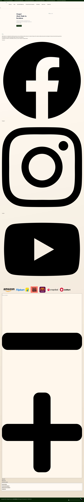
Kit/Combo (38, 4)
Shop (14, 4)
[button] (4, 480)
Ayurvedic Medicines (20, 4)
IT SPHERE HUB (29, 499)
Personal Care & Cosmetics (30, 4)
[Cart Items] (5, 7)
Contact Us (49, 4)
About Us (10, 4)
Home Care (43, 4)
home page (19, 25)
